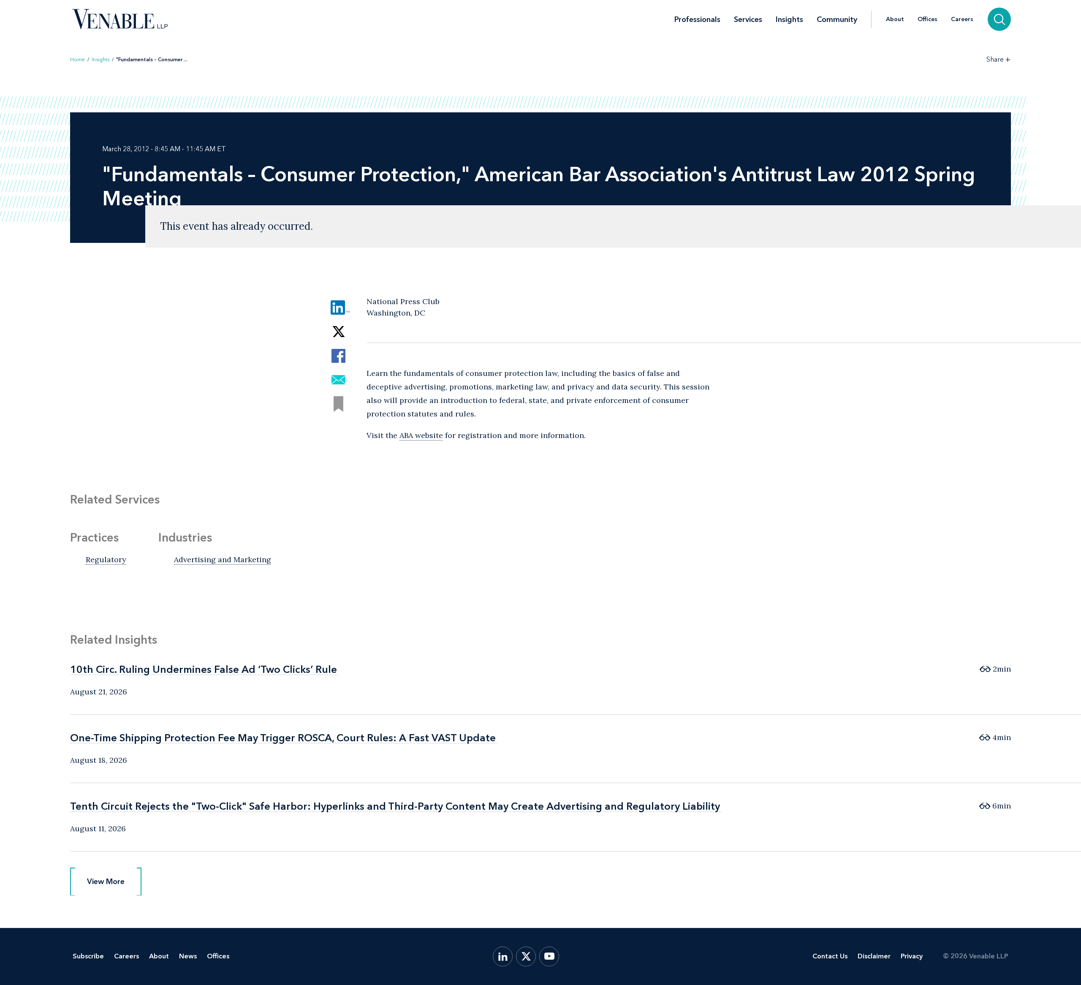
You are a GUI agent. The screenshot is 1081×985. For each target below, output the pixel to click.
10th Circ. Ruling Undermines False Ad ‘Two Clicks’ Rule (203, 669)
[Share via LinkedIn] (338, 308)
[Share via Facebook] (338, 356)
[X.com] (526, 956)
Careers (962, 19)
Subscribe (88, 956)
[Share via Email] (338, 380)
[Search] (999, 19)
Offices (927, 19)
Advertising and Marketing (222, 559)
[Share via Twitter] (338, 332)
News (188, 956)
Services (748, 19)
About (895, 19)
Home (77, 59)
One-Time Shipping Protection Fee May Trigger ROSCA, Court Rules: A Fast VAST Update (283, 738)
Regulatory (106, 559)
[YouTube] (549, 956)
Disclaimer (874, 956)
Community (837, 19)
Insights (789, 19)
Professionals (697, 19)
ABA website (421, 435)
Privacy (912, 956)
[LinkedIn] (503, 956)
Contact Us (829, 956)
